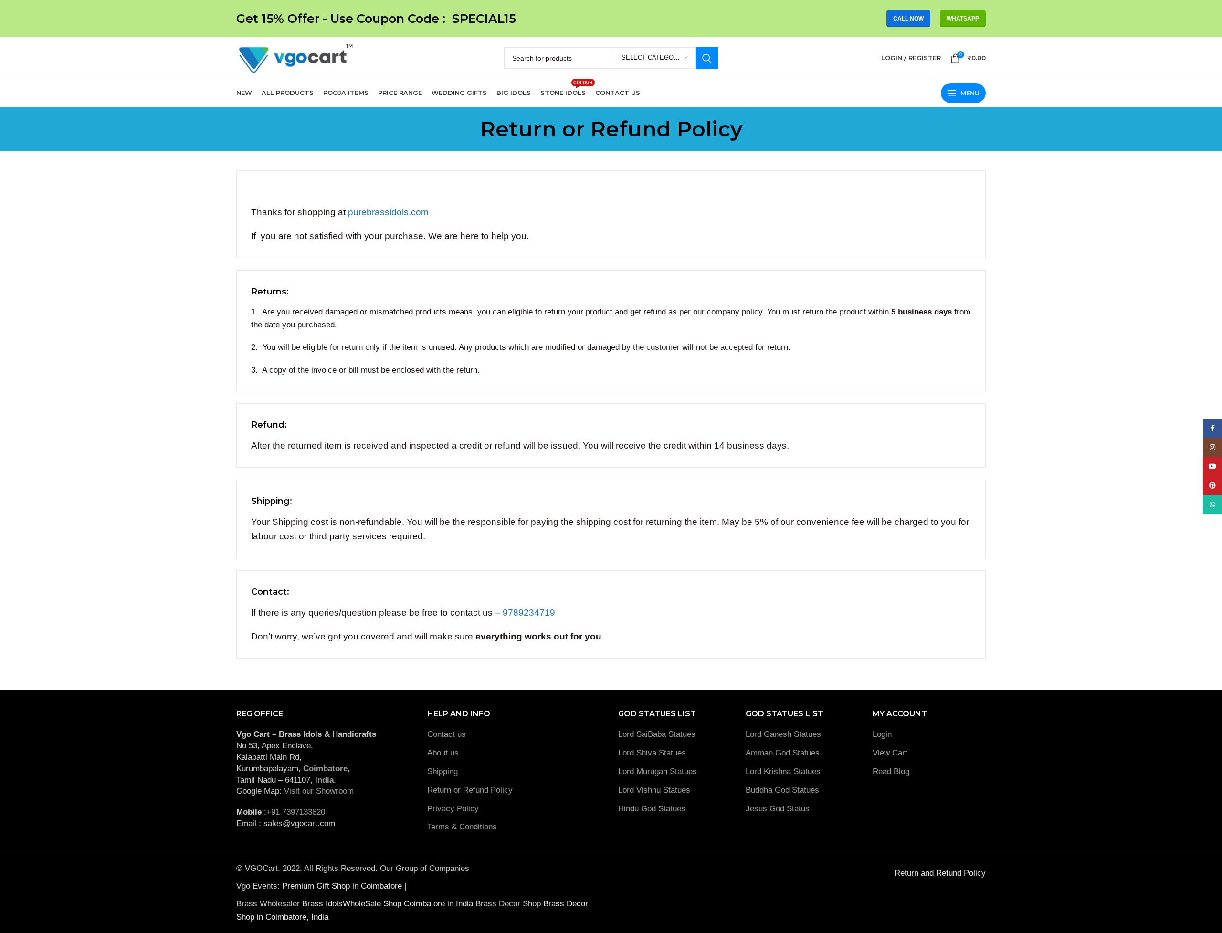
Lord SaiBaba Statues (656, 734)
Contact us (446, 734)
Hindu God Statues (651, 808)
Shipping (442, 771)
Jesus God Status (778, 808)
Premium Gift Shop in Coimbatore (343, 886)
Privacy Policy (453, 808)
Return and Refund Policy (940, 873)
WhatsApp (963, 18)
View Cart (890, 752)
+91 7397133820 (295, 812)
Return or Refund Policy (470, 790)
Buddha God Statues (782, 790)
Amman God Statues (783, 752)
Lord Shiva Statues (652, 752)
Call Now (908, 18)
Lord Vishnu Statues (654, 790)
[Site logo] (294, 57)
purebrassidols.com (388, 212)
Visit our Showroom (319, 791)
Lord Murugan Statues (657, 771)
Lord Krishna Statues (784, 771)
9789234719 (529, 613)
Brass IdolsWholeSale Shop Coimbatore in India (387, 903)
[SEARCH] (707, 58)
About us (443, 752)
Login (882, 734)
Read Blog (891, 771)
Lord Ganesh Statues (783, 734)
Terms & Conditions (462, 826)
